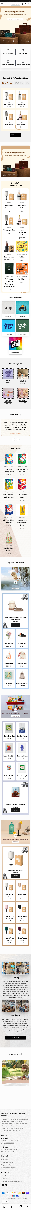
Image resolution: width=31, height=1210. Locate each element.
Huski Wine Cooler (22, 104)
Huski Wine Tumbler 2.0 (9, 104)
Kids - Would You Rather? (8, 521)
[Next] (18, 439)
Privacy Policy (5, 1159)
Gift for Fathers (7, 83)
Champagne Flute (9, 124)
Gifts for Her (19, 83)
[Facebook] (2, 1185)
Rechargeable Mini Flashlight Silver (22, 522)
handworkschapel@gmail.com (12, 1181)
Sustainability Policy (8, 1168)
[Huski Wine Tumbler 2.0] (15, 863)
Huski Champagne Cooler (22, 124)
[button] (25, 4)
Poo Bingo (22, 257)
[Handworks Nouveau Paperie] (15, 4)
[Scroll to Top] (28, 1201)
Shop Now (8, 382)
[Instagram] (5, 1185)
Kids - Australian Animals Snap (8, 496)
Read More (15, 1038)
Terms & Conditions (7, 1162)
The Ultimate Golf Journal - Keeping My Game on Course (9, 282)
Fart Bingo (21, 279)
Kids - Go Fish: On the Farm (22, 471)
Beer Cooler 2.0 (9, 257)
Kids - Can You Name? (22, 496)
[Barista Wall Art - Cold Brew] (15, 797)
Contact (4, 1178)
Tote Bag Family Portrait (9, 549)
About (4, 1176)
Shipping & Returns (7, 1165)
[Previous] (13, 439)
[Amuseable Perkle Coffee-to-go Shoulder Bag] (15, 611)
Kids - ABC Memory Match (9, 471)
